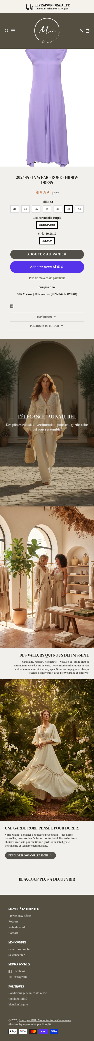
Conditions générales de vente (28, 993)
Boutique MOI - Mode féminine (38, 1020)
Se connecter (17, 955)
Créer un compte (19, 949)
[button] (35, 162)
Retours (14, 921)
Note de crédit (18, 927)
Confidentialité (18, 999)
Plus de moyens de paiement (47, 278)
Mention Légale (18, 1004)
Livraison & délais (20, 916)
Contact (13, 933)
